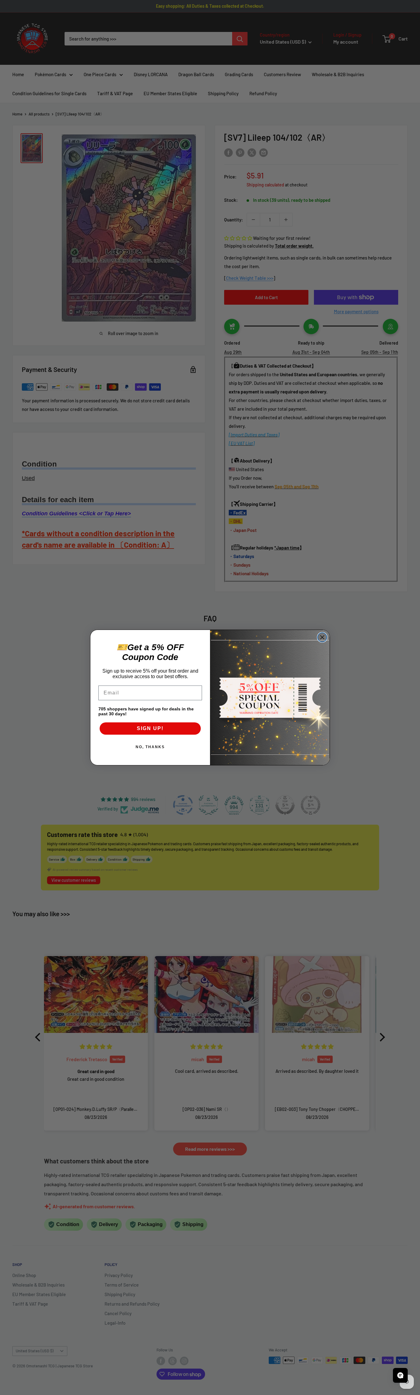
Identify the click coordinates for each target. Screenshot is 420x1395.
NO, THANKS (150, 747)
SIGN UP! (150, 728)
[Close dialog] (322, 637)
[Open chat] (400, 1375)
